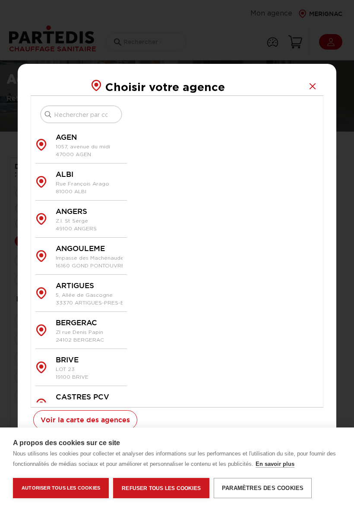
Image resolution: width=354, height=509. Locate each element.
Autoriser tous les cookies (61, 487)
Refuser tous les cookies (161, 488)
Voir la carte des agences (85, 420)
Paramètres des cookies (262, 488)
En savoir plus (275, 464)
